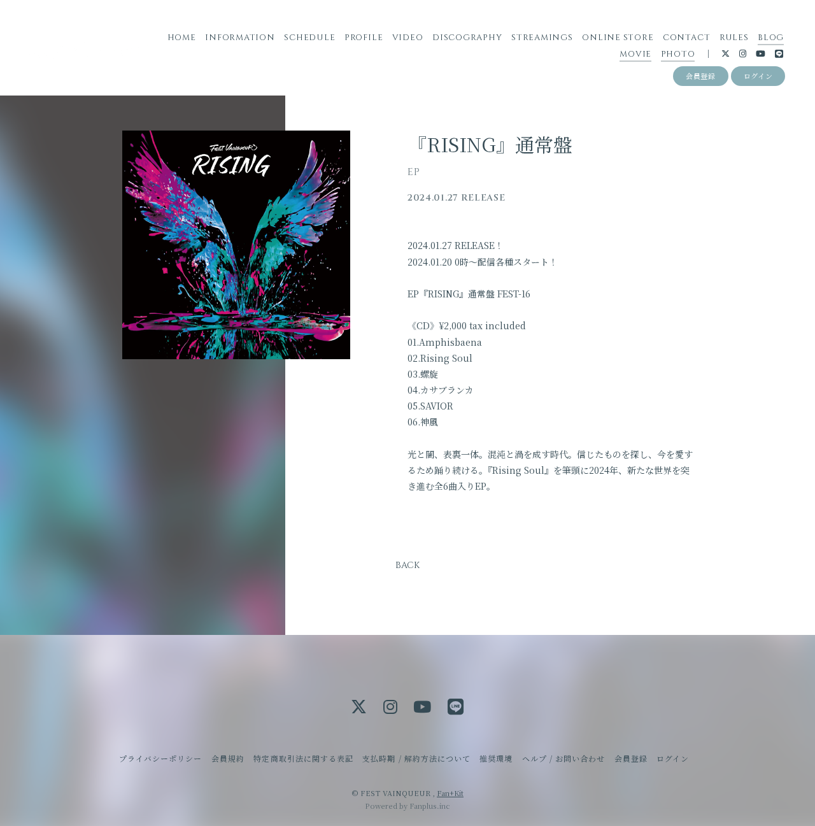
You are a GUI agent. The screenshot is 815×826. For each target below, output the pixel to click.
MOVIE (635, 54)
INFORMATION (240, 37)
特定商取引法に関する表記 (303, 758)
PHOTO (678, 54)
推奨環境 (496, 758)
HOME (181, 37)
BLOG (771, 37)
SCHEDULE (309, 37)
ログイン (758, 76)
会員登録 (701, 76)
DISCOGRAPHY (467, 37)
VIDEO (407, 37)
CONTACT (686, 37)
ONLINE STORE (617, 37)
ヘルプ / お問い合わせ (563, 758)
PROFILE (363, 37)
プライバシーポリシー (160, 758)
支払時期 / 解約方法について (416, 758)
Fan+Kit (450, 793)
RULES (734, 37)
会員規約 (227, 758)
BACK (407, 565)
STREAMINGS (542, 37)
